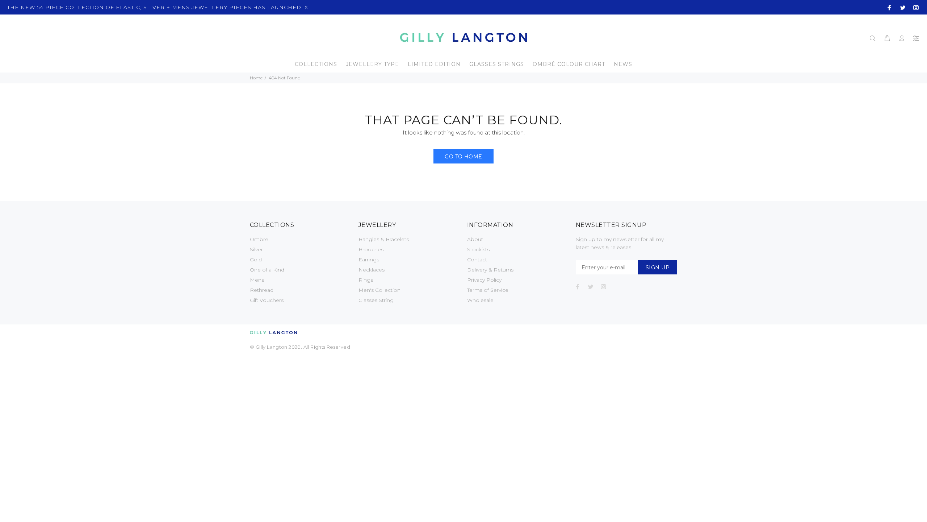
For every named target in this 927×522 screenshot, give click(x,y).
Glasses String (376, 300)
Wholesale (480, 300)
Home (256, 77)
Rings (365, 280)
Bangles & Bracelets (383, 239)
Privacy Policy (484, 280)
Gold (256, 259)
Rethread (261, 290)
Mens (257, 280)
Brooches (370, 249)
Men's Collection (379, 290)
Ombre (259, 239)
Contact (477, 259)
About (475, 239)
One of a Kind (267, 269)
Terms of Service (487, 290)
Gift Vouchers (267, 300)
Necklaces (371, 269)
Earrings (368, 259)
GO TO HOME (463, 156)
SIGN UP (658, 267)
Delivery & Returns (490, 269)
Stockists (478, 249)
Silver (256, 249)
